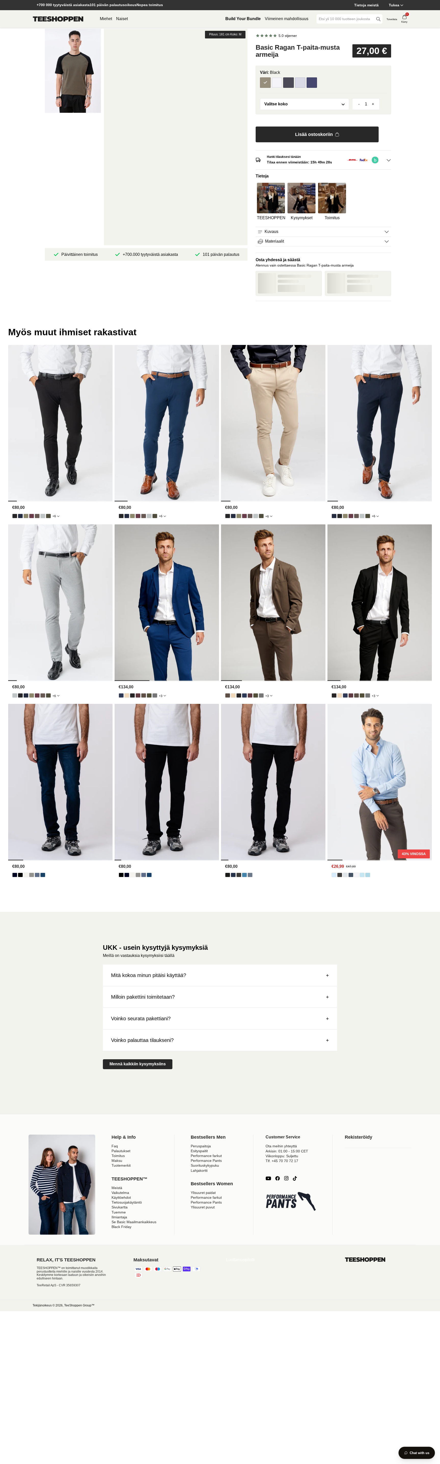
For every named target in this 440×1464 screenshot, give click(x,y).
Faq (115, 1146)
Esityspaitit (199, 1151)
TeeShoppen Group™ (79, 1305)
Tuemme (119, 1212)
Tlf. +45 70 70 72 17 (282, 1161)
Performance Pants (206, 1161)
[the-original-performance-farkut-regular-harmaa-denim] (31, 875)
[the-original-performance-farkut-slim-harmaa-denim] (238, 875)
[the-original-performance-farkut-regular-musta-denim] (20, 875)
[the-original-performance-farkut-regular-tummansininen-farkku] (14, 875)
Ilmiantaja (119, 1217)
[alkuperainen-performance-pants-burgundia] (31, 516)
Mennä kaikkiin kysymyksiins (137, 1064)
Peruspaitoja (201, 1146)
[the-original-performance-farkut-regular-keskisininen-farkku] (42, 875)
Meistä (117, 1188)
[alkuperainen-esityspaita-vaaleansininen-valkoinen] (367, 875)
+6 (54, 516)
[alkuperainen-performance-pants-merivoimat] (20, 516)
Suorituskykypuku (205, 1165)
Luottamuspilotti (240, 1260)
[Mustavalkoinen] (277, 82)
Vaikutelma (120, 1193)
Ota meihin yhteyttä (281, 1146)
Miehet (106, 19)
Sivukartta (120, 1207)
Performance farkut (206, 1156)
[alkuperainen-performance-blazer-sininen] (121, 695)
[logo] (58, 19)
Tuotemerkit (121, 1165)
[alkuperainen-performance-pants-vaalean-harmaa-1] (42, 516)
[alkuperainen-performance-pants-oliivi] (26, 516)
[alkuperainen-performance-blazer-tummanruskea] (143, 695)
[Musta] (288, 82)
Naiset (122, 19)
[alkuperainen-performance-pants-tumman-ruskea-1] (37, 516)
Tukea (394, 5)
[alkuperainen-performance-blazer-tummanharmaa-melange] (154, 695)
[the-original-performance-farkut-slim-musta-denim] (227, 875)
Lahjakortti (199, 1170)
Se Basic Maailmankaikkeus (134, 1222)
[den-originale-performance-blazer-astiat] (126, 695)
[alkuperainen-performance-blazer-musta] (132, 695)
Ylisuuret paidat (203, 1193)
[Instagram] (286, 1178)
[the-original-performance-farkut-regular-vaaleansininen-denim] (37, 875)
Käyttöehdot (121, 1197)
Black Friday (121, 1227)
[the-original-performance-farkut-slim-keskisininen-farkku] (250, 875)
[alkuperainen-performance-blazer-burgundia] (138, 695)
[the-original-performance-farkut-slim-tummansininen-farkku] (233, 875)
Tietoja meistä (366, 5)
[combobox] (346, 19)
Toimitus (118, 1156)
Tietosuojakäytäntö (127, 1202)
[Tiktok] (295, 1178)
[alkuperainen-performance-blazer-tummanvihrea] (149, 695)
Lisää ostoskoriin (314, 134)
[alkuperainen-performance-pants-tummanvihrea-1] (48, 516)
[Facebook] (277, 1178)
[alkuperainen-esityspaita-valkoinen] (356, 875)
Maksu (117, 1161)
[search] (378, 19)
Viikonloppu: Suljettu (282, 1156)
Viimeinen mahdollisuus (286, 19)
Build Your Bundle (243, 19)
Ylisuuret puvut (203, 1207)
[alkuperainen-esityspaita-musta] (339, 875)
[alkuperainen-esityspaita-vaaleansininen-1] (334, 875)
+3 (160, 696)
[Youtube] (268, 1178)
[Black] (265, 82)
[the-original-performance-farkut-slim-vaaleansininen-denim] (244, 875)
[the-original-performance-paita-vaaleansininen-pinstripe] (362, 875)
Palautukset (121, 1151)
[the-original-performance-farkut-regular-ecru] (26, 875)
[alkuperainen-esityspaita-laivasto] (350, 875)
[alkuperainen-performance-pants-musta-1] (14, 516)
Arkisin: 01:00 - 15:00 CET (287, 1151)
